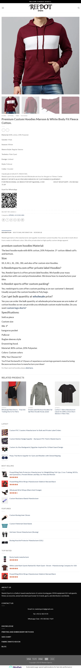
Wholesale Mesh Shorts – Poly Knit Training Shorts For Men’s (13, 411)
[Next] (75, 55)
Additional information (22, 232)
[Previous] (6, 55)
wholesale (39, 296)
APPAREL (11, 116)
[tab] (6, 232)
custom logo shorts (16, 308)
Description (6, 232)
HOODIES (24, 116)
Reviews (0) (38, 232)
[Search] (78, 8)
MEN (17, 116)
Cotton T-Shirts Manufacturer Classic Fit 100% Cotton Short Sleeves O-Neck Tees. (65, 411)
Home (4, 116)
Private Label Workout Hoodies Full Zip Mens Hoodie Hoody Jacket (40, 411)
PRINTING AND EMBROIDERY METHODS (18, 632)
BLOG (4, 646)
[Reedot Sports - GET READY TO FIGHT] (40, 7)
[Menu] (3, 7)
